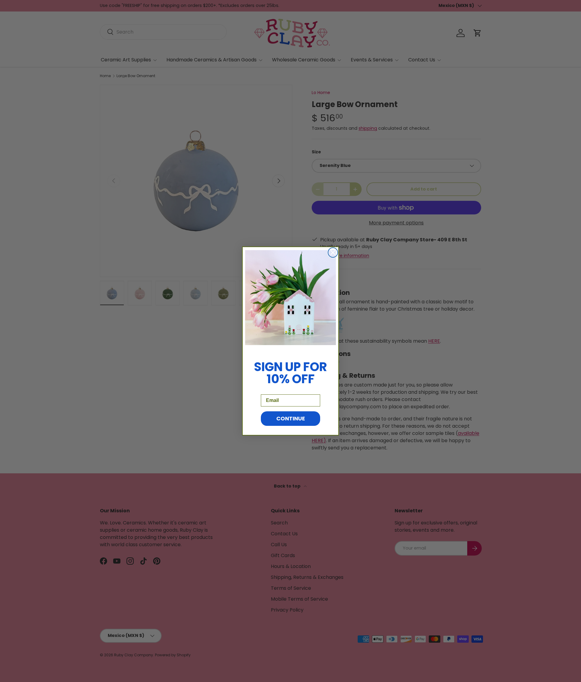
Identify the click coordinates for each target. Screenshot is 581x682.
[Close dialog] (333, 252)
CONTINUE (290, 418)
